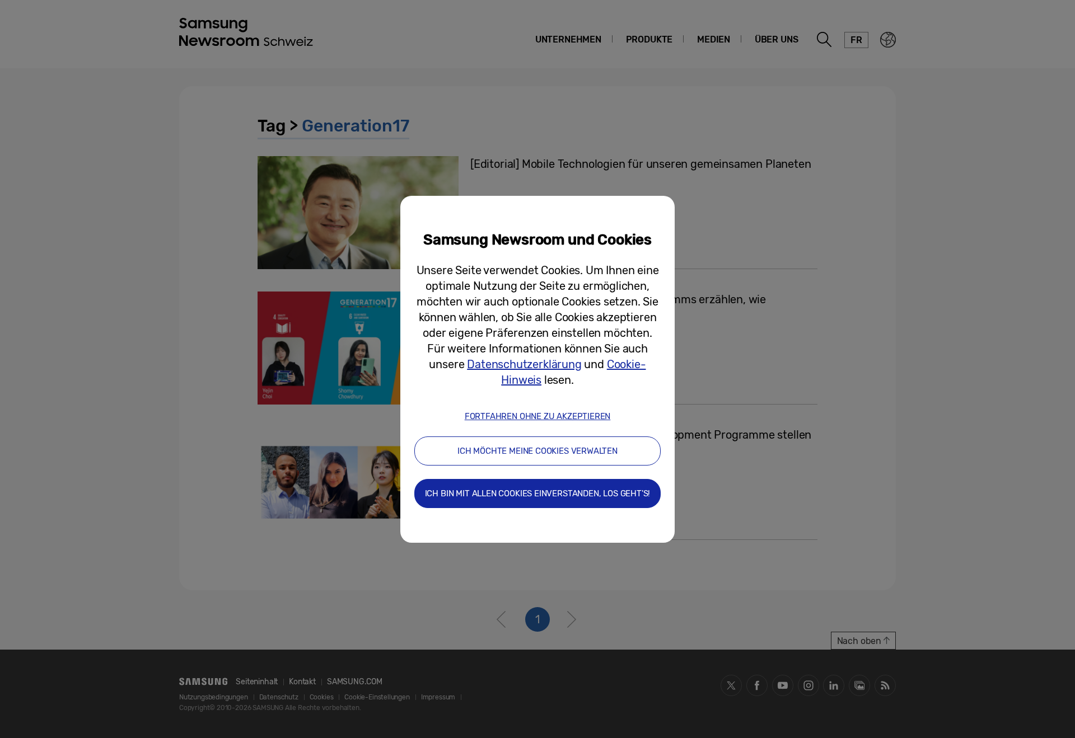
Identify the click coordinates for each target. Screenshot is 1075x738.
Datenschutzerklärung (524, 364)
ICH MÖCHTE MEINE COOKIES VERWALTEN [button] (537, 451)
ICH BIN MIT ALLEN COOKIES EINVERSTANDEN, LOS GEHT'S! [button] (538, 493)
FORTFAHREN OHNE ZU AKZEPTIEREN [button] (538, 416)
